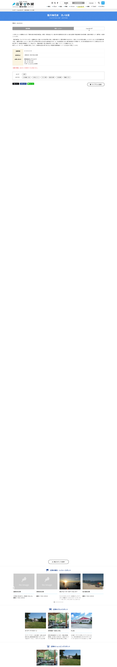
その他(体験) (59, 77)
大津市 (24, 74)
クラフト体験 (44, 77)
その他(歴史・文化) (26, 77)
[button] (13, 587)
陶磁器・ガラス (67, 77)
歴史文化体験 (51, 77)
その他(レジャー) (36, 77)
